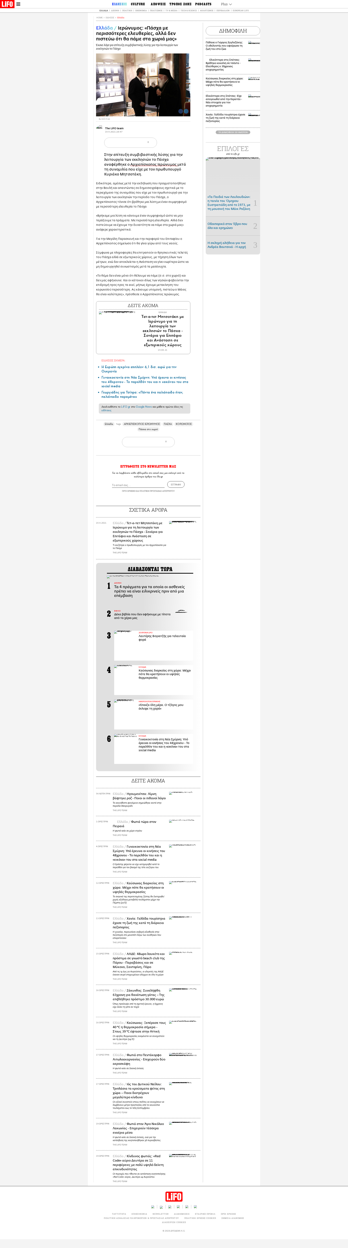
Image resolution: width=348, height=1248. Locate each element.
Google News (144, 406)
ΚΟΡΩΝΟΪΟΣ (184, 424)
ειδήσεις (106, 410)
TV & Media (171, 10)
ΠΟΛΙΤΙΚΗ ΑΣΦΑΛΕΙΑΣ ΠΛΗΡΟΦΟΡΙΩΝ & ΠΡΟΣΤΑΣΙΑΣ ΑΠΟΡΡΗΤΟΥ (141, 1218)
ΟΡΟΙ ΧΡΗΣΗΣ (128, 491)
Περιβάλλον (223, 10)
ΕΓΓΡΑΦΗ (176, 484)
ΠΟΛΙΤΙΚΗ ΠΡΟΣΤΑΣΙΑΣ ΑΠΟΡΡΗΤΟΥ (157, 491)
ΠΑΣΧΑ (168, 424)
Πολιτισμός (156, 10)
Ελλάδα (104, 10)
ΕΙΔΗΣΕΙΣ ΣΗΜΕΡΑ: (113, 360)
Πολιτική (127, 10)
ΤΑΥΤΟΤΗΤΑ (119, 1213)
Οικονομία (141, 10)
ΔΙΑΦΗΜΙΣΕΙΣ (182, 1213)
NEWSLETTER (161, 1213)
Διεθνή (115, 10)
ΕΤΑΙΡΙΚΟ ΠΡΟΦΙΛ (205, 1213)
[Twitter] (186, 111)
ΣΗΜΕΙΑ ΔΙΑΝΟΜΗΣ (232, 1218)
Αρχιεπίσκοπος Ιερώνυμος (153, 164)
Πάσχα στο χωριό (148, 429)
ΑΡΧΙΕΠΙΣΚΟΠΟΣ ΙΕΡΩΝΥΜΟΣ (142, 424)
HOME (99, 17)
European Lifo (241, 10)
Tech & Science (189, 10)
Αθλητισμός (206, 10)
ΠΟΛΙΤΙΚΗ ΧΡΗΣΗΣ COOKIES (200, 1218)
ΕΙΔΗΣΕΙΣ (110, 17)
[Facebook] (180, 111)
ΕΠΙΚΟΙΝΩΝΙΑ (139, 1213)
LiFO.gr (125, 406)
